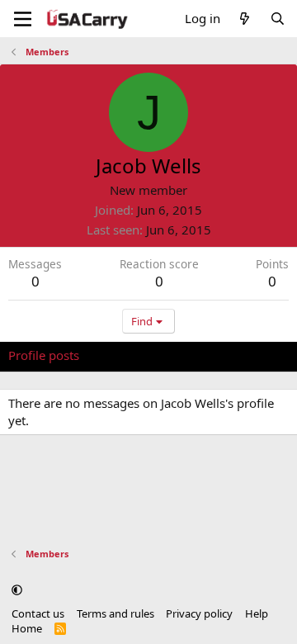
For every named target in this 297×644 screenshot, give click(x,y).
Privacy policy (199, 613)
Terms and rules (115, 613)
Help (256, 613)
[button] (17, 589)
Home (27, 628)
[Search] (278, 18)
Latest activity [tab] (134, 355)
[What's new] (245, 18)
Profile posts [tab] (43, 355)
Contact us (38, 613)
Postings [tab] (214, 355)
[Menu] (22, 19)
